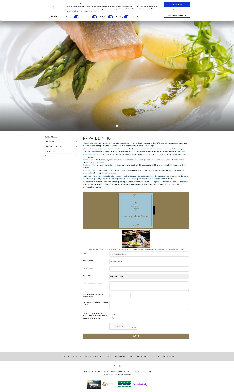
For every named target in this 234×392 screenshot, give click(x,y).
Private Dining (50, 156)
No (113, 318)
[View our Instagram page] (120, 365)
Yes (113, 314)
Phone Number (88, 268)
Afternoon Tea (50, 151)
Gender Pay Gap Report (124, 356)
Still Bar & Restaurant (52, 137)
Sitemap (155, 356)
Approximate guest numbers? (93, 283)
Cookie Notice (168, 356)
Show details (137, 17)
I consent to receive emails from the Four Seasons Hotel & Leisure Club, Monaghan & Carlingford (96, 316)
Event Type (87, 275)
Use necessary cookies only (177, 15)
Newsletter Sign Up (93, 356)
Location (77, 356)
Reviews (108, 356)
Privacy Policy (143, 356)
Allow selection (177, 10)
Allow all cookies (177, 4)
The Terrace (49, 142)
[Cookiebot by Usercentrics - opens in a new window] (54, 17)
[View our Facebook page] (114, 365)
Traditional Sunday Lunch (54, 146)
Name (85, 253)
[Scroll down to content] (117, 126)
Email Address (88, 260)
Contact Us (65, 356)
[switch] (94, 16)
